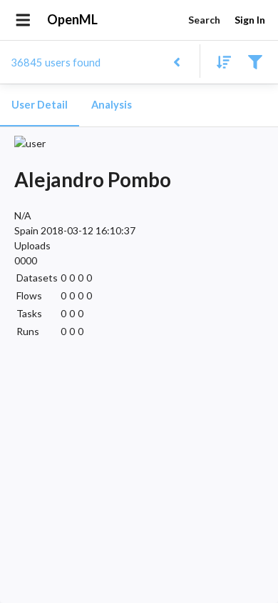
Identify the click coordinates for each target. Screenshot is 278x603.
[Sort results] (220, 61)
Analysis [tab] (111, 105)
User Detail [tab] (39, 105)
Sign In (250, 20)
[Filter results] (255, 61)
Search (204, 20)
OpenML (72, 19)
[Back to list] (176, 61)
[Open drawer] (23, 20)
